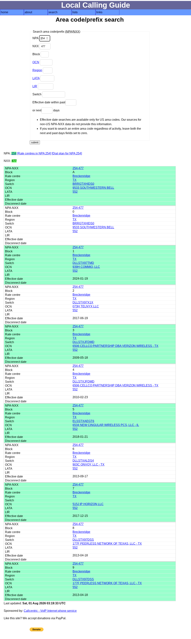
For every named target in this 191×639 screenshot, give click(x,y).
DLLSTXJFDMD (83, 342)
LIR (34, 86)
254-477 (78, 168)
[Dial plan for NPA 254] (67, 153)
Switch (37, 94)
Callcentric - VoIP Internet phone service (50, 610)
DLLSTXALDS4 (83, 460)
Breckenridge (81, 176)
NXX (36, 46)
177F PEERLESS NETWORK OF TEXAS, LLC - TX (107, 543)
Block (36, 54)
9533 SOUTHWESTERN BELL (93, 187)
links (99, 12)
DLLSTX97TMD (83, 262)
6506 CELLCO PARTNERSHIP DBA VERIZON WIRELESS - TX (115, 345)
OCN (35, 62)
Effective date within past (48, 102)
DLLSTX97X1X (83, 302)
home (4, 12)
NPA (35, 38)
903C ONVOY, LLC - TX (88, 464)
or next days (46, 110)
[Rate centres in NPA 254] (34, 153)
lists (75, 12)
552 (75, 191)
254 (13, 153)
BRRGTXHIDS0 (83, 183)
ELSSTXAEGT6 (83, 421)
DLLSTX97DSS (83, 539)
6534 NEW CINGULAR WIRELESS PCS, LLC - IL (106, 425)
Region (37, 70)
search (52, 12)
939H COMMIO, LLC (86, 266)
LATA (36, 78)
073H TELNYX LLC (86, 306)
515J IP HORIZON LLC (88, 504)
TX (74, 179)
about (28, 12)
